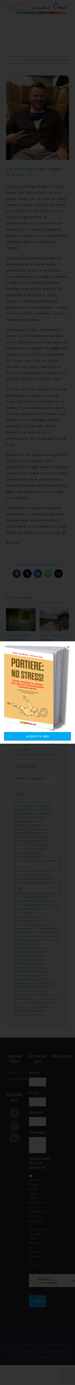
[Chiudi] (68, 647)
